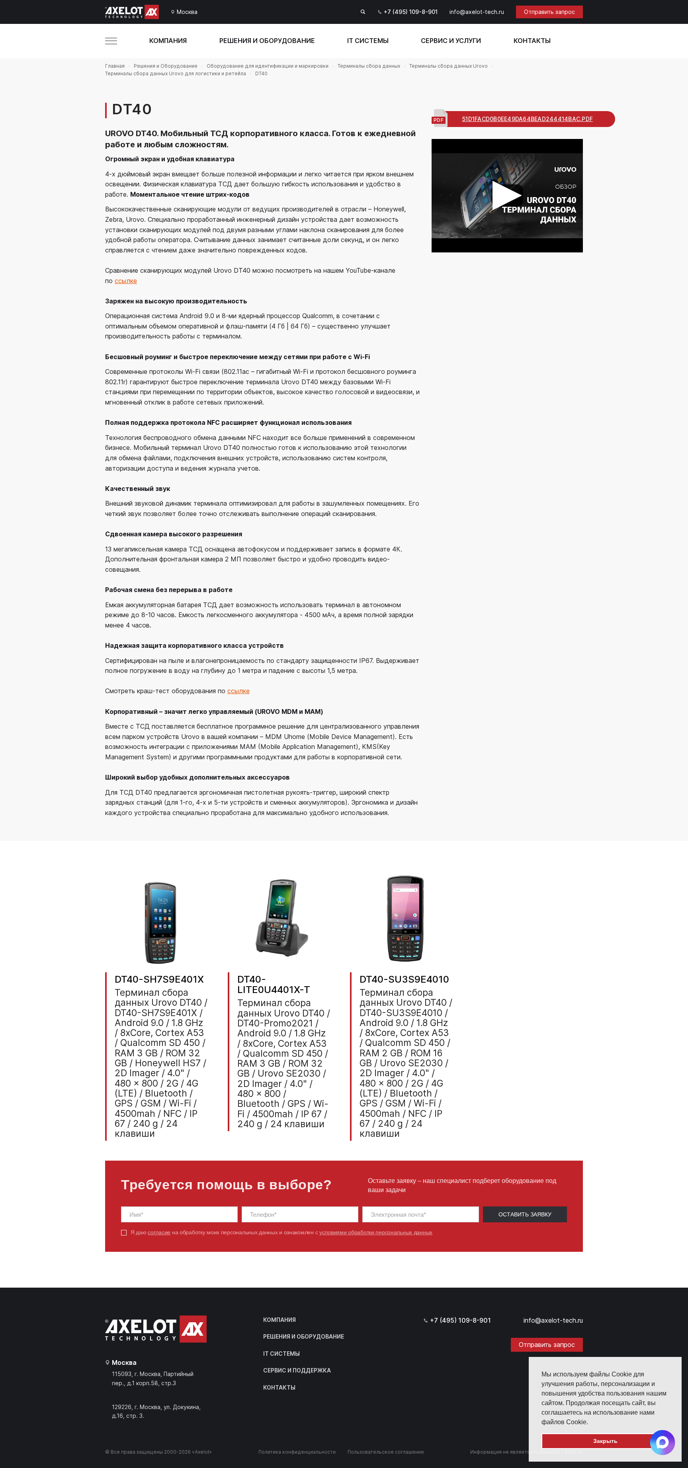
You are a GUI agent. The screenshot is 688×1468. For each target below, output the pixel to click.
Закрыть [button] (605, 1441)
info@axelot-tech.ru (477, 11)
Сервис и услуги (451, 41)
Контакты (532, 41)
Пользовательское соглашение (386, 1452)
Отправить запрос (549, 11)
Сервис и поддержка (297, 1370)
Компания (168, 41)
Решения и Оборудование (267, 41)
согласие (159, 1232)
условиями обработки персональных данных (375, 1232)
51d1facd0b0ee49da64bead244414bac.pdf (527, 118)
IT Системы (368, 41)
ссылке (126, 281)
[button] (591, 1422)
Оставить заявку (524, 1214)
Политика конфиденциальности (297, 1452)
